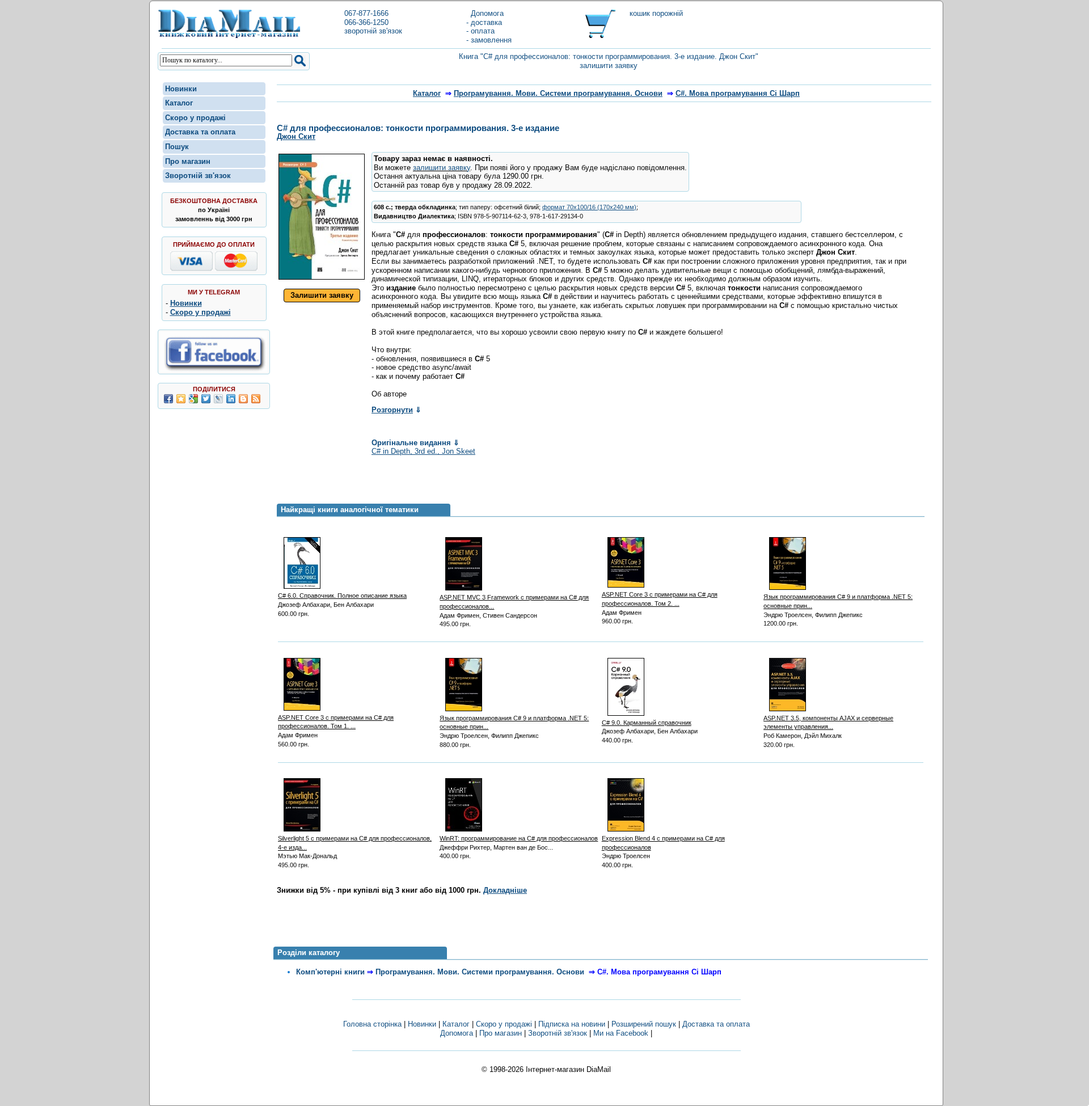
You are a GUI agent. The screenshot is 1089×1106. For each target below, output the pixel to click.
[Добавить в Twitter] (205, 398)
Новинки (181, 89)
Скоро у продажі (195, 117)
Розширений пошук (643, 1024)
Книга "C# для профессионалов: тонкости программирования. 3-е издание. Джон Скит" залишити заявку (608, 61)
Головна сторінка (372, 1024)
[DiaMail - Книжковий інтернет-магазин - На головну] (229, 36)
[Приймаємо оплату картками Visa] (191, 268)
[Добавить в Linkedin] (230, 398)
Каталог (179, 103)
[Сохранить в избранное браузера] (180, 398)
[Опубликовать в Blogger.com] (243, 398)
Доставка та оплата (200, 132)
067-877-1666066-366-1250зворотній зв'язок (373, 22)
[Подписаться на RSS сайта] (255, 398)
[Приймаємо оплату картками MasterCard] (236, 268)
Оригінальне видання (415, 442)
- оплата (480, 31)
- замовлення (489, 40)
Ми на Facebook (620, 1033)
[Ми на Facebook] (214, 369)
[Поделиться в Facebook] (168, 398)
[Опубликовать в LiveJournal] (218, 398)
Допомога (485, 13)
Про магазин (187, 161)
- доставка (484, 22)
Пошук (177, 146)
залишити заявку (441, 167)
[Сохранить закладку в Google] (193, 398)
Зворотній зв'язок (198, 175)
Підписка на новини (572, 1024)
